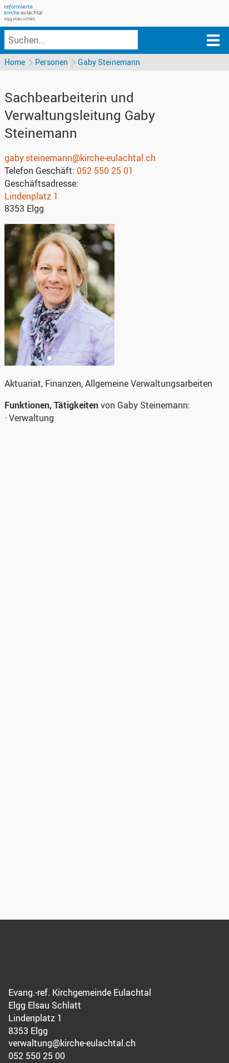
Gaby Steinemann (109, 62)
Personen (51, 62)
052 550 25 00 (36, 1056)
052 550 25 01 (105, 170)
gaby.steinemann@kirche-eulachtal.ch (80, 158)
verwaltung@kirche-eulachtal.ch (72, 1043)
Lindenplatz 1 (31, 196)
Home (14, 62)
